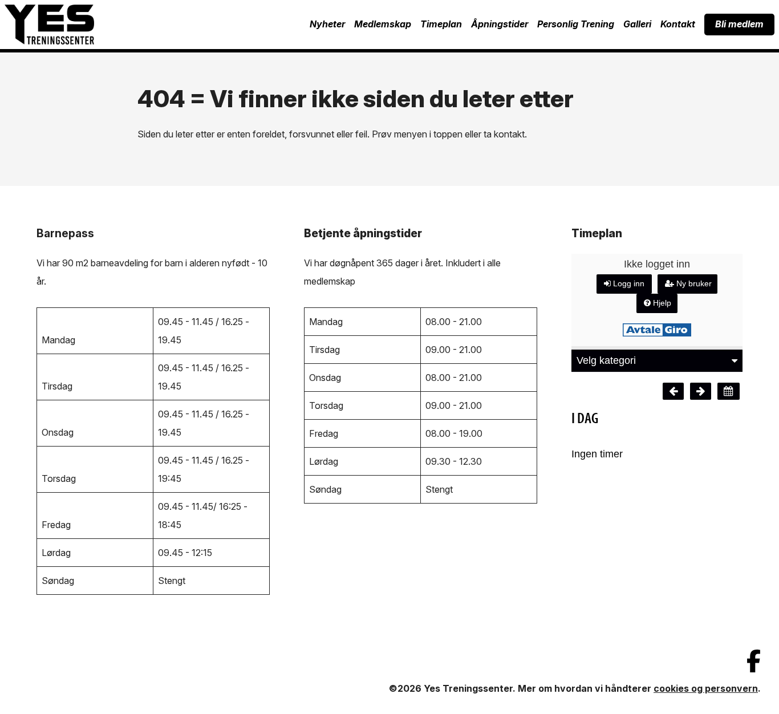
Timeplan (441, 24)
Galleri (637, 24)
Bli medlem (739, 24)
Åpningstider (499, 24)
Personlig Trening (575, 24)
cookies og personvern (706, 688)
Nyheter (327, 24)
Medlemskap (382, 24)
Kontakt (677, 24)
